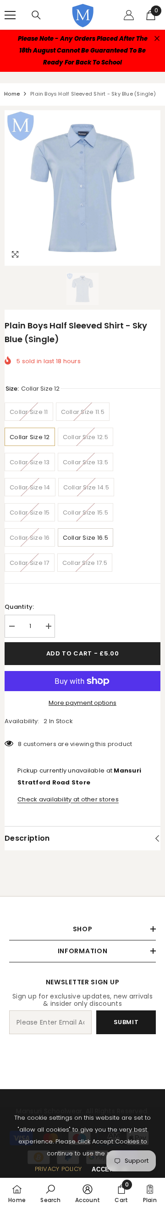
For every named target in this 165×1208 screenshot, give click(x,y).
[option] (82, 188)
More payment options (82, 702)
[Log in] (129, 15)
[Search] (36, 15)
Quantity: (19, 606)
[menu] (10, 15)
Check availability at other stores (68, 799)
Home (12, 93)
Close (157, 38)
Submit (126, 1022)
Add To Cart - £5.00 (82, 653)
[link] (50, 1193)
